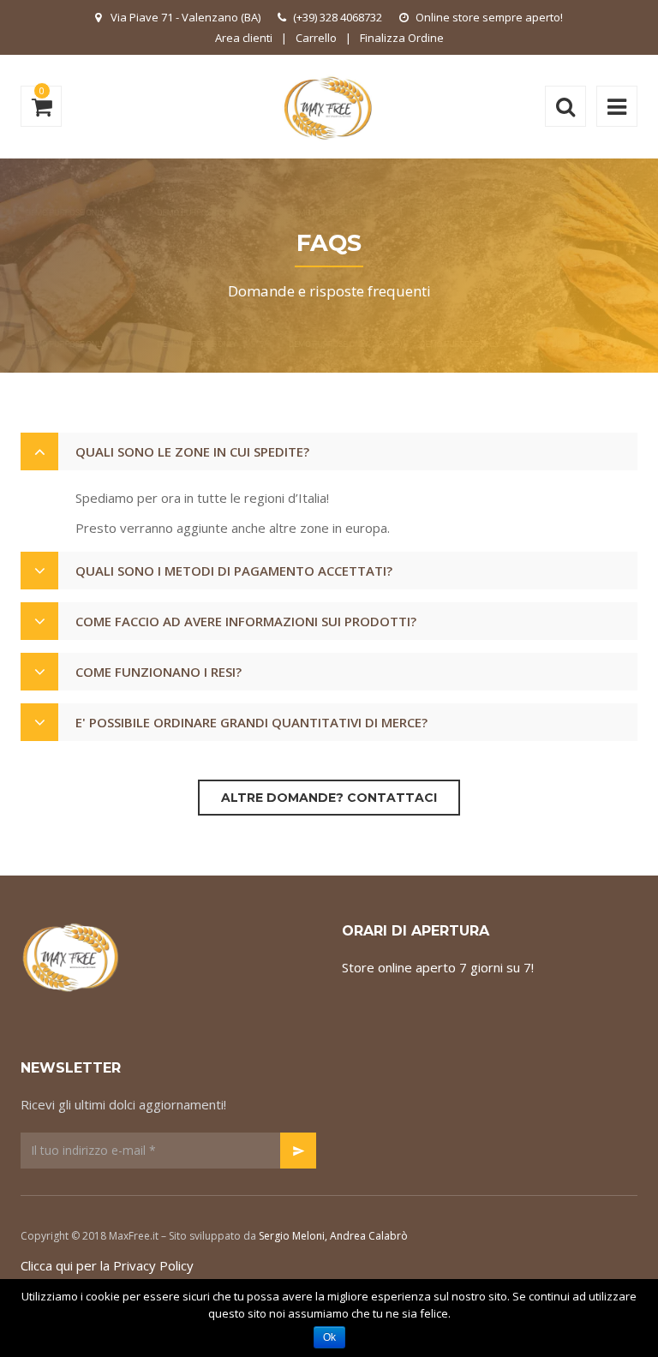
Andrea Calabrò (369, 1235)
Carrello (316, 37)
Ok (329, 1337)
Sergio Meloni (292, 1235)
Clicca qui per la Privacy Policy (107, 1265)
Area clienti (243, 37)
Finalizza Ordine (402, 37)
